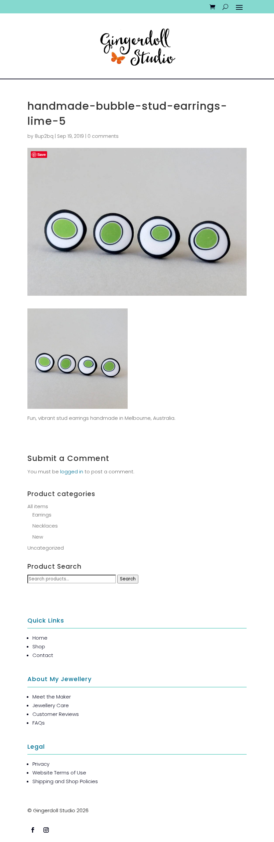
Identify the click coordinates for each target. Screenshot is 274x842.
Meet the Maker (51, 696)
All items (37, 506)
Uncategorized (45, 547)
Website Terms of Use (59, 772)
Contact (42, 655)
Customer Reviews (55, 714)
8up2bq (44, 136)
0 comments (103, 136)
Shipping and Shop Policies (65, 781)
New (37, 536)
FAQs (38, 722)
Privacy (40, 763)
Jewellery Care (50, 705)
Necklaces (45, 525)
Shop (38, 646)
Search (128, 579)
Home (39, 637)
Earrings (41, 514)
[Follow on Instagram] (46, 830)
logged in (71, 471)
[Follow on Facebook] (32, 830)
